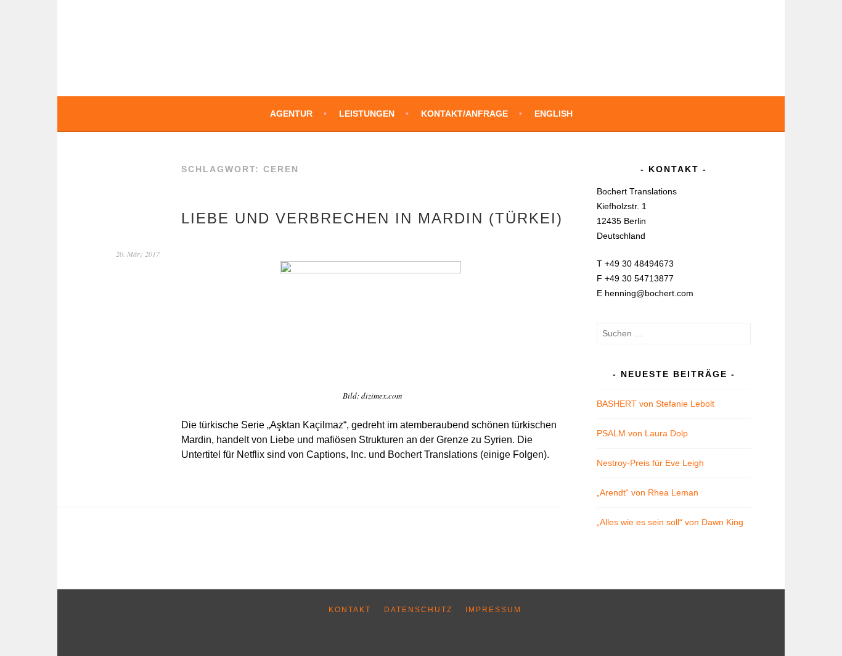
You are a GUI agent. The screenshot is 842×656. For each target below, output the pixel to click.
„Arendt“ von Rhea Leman (647, 492)
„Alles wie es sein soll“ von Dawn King (670, 522)
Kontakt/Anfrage (464, 113)
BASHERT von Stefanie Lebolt (655, 404)
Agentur (291, 113)
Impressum (493, 609)
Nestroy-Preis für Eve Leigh (650, 463)
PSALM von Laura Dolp (642, 433)
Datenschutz (418, 609)
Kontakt (350, 609)
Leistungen (366, 113)
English (553, 113)
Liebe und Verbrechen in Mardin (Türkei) (372, 218)
